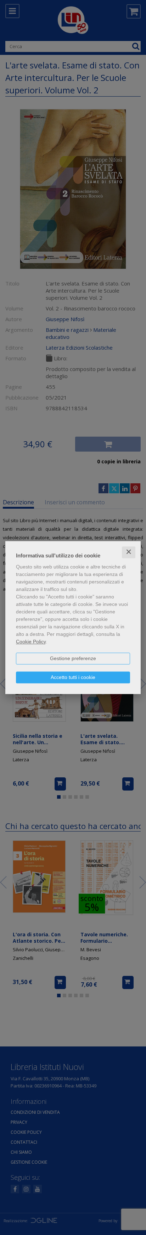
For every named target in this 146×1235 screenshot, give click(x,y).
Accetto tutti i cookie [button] (73, 677)
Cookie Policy (31, 641)
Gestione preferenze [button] (73, 658)
